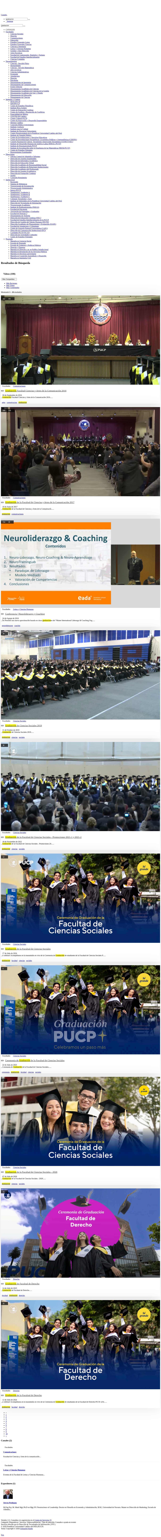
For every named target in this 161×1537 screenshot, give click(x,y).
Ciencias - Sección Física (19, 63)
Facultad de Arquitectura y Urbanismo (24, 226)
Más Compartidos (9, 279)
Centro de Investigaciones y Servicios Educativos (28, 137)
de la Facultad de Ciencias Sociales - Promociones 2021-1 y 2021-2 (43, 837)
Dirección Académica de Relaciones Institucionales (29, 167)
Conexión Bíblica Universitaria (21, 125)
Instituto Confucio (17, 127)
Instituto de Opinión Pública (20, 135)
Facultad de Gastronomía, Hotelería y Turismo (27, 55)
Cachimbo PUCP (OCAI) (20, 233)
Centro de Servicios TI (43, 1520)
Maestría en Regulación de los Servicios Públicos (28, 252)
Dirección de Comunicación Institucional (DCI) (28, 231)
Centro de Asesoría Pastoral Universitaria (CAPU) (29, 228)
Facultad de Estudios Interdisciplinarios (24, 57)
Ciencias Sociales (16, 34)
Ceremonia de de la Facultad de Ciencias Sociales (34, 1060)
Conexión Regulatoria (18, 178)
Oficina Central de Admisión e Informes (25, 157)
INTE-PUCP (15, 102)
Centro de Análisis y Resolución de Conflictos (27, 112)
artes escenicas (15, 70)
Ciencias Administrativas (19, 72)
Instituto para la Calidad (19, 129)
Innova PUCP (15, 190)
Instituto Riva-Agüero (18, 108)
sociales (22, 737)
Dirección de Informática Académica (24, 161)
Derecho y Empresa (17, 247)
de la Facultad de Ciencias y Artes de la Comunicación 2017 (39, 502)
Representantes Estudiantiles (20, 152)
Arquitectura (15, 76)
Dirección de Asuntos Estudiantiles (23, 159)
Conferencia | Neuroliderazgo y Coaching (25, 614)
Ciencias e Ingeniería (18, 47)
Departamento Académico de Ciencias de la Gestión (29, 91)
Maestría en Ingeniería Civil (20, 258)
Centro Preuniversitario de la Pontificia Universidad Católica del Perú (36, 133)
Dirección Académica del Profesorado (24, 169)
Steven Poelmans (10, 1503)
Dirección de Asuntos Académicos (23, 171)
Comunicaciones (16, 38)
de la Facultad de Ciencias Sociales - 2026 (31, 1172)
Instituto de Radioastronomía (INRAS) (24, 207)
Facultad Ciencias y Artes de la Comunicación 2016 (35, 390)
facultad (14, 961)
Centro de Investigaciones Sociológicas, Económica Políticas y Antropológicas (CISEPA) (43, 140)
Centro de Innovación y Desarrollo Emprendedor (28, 121)
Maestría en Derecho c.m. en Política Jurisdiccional (29, 250)
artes (3, 402)
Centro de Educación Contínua (21, 110)
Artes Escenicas (16, 53)
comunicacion (12, 402)
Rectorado (14, 182)
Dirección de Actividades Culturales (23, 235)
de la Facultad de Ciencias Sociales (28, 948)
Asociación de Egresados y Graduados (24, 211)
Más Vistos (10, 285)
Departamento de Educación (20, 95)
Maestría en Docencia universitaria (23, 254)
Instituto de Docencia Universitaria (23, 131)
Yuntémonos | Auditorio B (20, 195)
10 (7, 1434)
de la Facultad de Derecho (23, 1395)
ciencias (14, 737)
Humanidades (15, 66)
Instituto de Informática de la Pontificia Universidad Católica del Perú (36, 201)
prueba (12, 176)
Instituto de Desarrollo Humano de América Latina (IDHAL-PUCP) (35, 144)
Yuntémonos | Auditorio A (20, 192)
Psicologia (14, 80)
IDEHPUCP (15, 104)
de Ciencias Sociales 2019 (23, 725)
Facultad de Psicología (18, 209)
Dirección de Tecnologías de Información (25, 203)
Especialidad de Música (19, 114)
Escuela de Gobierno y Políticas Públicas (25, 245)
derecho (22, 1295)
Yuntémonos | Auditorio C (20, 197)
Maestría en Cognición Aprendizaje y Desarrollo (28, 256)
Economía (14, 74)
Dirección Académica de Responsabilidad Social (28, 165)
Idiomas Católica (16, 123)
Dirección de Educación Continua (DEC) (25, 218)
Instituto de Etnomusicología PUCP (23, 146)
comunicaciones (17, 514)
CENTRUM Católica (18, 116)
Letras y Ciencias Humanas (20, 49)
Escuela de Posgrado (18, 243)
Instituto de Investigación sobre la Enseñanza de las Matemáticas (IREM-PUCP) (40, 148)
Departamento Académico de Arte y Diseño (26, 93)
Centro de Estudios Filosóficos (21, 106)
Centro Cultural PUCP (18, 118)
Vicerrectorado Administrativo (21, 188)
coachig (17, 626)
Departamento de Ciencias (20, 97)
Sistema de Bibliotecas (18, 184)
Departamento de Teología (20, 216)
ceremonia (6, 1072)
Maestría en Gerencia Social (20, 241)
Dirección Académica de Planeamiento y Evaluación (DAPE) (33, 224)
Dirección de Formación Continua (23, 173)
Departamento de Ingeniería (20, 83)
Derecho (13, 36)
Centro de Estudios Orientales (21, 150)
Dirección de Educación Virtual (22, 163)
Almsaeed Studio (26, 1529)
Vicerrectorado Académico (20, 205)
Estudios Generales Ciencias (20, 44)
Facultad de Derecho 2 (18, 214)
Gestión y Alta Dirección (19, 51)
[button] (4, 15)
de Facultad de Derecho (22, 1283)
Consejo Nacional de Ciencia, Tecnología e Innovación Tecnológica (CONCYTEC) (41, 142)
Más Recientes (11, 283)
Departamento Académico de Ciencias (24, 89)
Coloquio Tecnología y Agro (21, 199)
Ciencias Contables (17, 59)
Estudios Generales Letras (20, 42)
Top (2, 1535)
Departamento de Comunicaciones (23, 85)
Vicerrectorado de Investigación (22, 186)
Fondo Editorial (16, 87)
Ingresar (9, 21)
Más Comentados (12, 288)
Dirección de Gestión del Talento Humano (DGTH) (29, 222)
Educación (14, 40)
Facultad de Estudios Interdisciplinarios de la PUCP (29, 220)
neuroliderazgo (7, 626)
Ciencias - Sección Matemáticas (22, 68)
